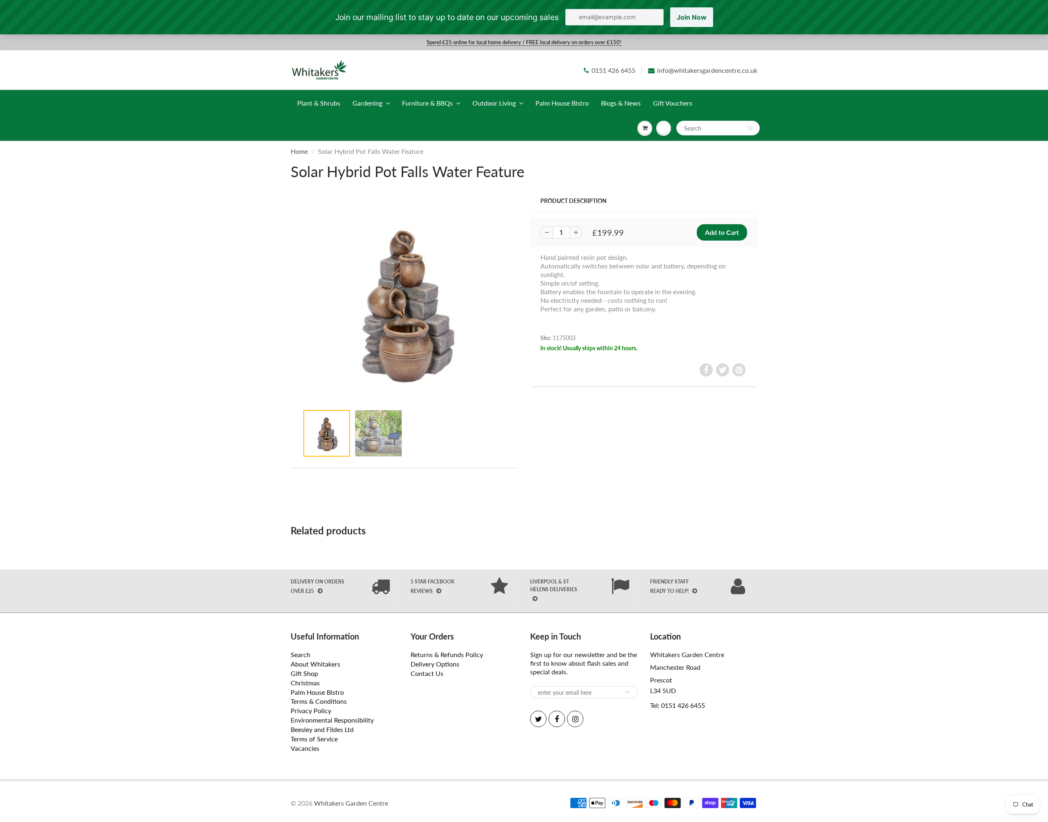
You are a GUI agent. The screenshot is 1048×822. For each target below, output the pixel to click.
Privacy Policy (311, 710)
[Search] (749, 128)
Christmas (305, 683)
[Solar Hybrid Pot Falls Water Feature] (404, 302)
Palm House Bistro (562, 103)
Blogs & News (621, 103)
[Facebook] (557, 719)
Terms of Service (314, 739)
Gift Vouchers (672, 103)
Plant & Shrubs (318, 103)
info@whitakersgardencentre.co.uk (707, 70)
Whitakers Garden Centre (351, 803)
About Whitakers (315, 664)
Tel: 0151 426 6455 (677, 705)
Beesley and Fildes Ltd (322, 729)
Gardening (367, 103)
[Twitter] (538, 719)
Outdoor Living (494, 103)
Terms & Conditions (319, 701)
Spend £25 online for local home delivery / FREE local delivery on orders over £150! (524, 42)
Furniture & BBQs (427, 103)
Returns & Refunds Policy (447, 654)
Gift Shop (304, 673)
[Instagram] (575, 719)
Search (300, 654)
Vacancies (305, 748)
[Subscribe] (627, 691)
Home (299, 151)
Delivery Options (435, 664)
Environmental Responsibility (332, 720)
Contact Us (427, 673)
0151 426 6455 (613, 70)
